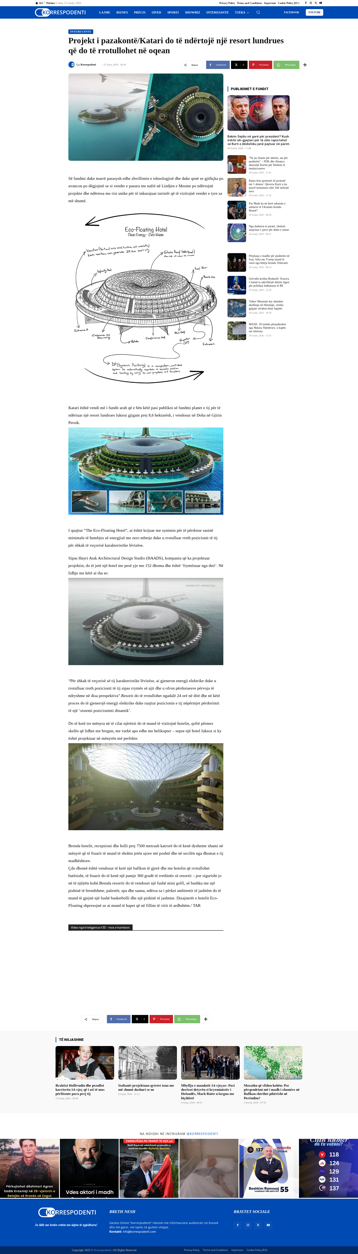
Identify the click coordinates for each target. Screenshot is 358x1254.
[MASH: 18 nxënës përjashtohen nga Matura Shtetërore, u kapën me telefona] (236, 330)
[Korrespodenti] (72, 65)
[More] (305, 65)
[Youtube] (320, 3)
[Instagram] (310, 3)
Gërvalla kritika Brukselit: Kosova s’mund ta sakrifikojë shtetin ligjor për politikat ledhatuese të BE (269, 282)
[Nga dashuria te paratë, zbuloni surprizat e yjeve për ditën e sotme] (236, 232)
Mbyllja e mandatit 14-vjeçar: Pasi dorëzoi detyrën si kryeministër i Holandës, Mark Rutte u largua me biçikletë (208, 1092)
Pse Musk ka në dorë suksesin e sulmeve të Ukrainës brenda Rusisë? (267, 207)
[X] (315, 3)
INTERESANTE (81, 31)
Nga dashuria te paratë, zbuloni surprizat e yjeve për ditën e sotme (269, 228)
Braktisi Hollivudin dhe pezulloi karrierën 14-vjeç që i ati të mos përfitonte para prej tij (80, 1090)
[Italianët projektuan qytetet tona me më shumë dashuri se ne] (147, 1062)
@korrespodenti (202, 1134)
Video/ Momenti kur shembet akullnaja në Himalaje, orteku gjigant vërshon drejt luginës (266, 305)
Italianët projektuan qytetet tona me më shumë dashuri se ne (146, 1088)
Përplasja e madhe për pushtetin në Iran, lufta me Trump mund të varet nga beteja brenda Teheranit (269, 259)
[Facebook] (305, 3)
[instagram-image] (29, 1168)
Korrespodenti (88, 64)
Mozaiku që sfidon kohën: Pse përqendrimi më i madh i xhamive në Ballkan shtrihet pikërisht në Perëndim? (272, 1092)
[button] (258, 12)
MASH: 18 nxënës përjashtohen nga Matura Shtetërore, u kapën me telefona (267, 328)
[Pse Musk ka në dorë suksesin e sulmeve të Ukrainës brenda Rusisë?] (236, 210)
